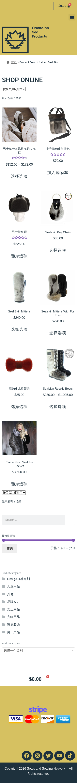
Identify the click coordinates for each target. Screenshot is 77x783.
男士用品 (13, 632)
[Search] (70, 520)
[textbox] (38, 650)
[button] (72, 17)
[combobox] (38, 650)
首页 (14, 62)
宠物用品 (13, 617)
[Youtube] (59, 756)
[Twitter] (48, 756)
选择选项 (19, 176)
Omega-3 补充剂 (18, 579)
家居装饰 (13, 624)
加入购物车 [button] (57, 172)
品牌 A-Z (13, 602)
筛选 (10, 548)
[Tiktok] (70, 756)
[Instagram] (37, 756)
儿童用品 (13, 586)
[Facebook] (27, 756)
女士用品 (13, 609)
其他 (10, 594)
